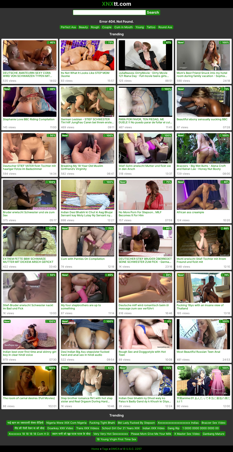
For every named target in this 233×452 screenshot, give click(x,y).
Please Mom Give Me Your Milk (151, 433)
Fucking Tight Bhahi (102, 422)
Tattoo (151, 27)
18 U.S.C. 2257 (132, 448)
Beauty (83, 27)
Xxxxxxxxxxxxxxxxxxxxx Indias (178, 422)
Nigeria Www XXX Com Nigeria (66, 422)
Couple (106, 27)
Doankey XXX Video (60, 428)
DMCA (115, 448)
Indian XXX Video (154, 428)
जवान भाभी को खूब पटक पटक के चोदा (71, 433)
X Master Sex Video (187, 433)
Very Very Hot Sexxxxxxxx (110, 433)
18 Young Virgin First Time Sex (116, 439)
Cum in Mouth (123, 27)
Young (140, 27)
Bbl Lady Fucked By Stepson (136, 422)
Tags (105, 448)
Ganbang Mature (213, 433)
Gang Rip (173, 428)
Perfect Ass (68, 27)
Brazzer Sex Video (213, 422)
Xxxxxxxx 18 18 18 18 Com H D (29, 433)
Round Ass (165, 27)
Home (95, 448)
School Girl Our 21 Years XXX (121, 428)
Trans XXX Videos (87, 428)
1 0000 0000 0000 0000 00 (201, 428)
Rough (95, 27)
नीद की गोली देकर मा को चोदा (29, 428)
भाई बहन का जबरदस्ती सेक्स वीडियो (25, 422)
